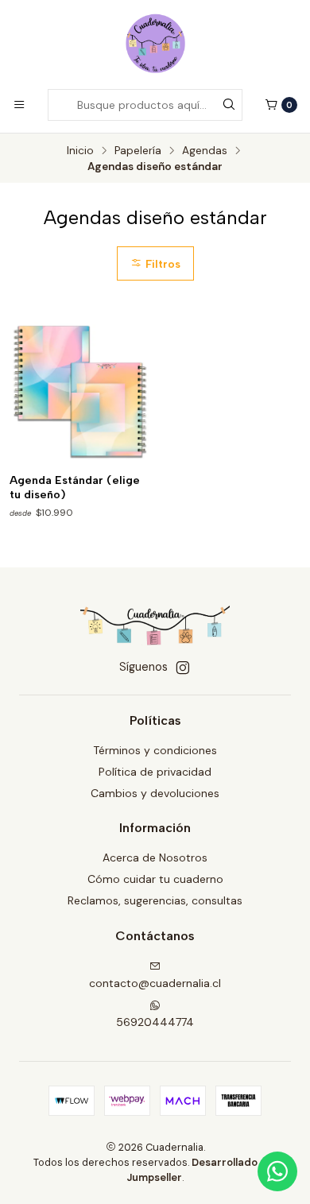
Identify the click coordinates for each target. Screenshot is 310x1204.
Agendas (204, 151)
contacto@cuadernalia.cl (155, 983)
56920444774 (155, 1022)
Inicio (80, 151)
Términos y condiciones (155, 750)
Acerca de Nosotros (155, 857)
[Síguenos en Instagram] (183, 668)
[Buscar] (228, 105)
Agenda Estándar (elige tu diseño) (75, 487)
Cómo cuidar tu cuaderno (155, 879)
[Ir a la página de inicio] (155, 43)
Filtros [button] (161, 264)
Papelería (137, 151)
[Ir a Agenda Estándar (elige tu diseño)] (80, 392)
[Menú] (19, 105)
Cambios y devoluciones (155, 793)
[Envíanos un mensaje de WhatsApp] (277, 1171)
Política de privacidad (155, 772)
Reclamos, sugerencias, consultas (155, 900)
